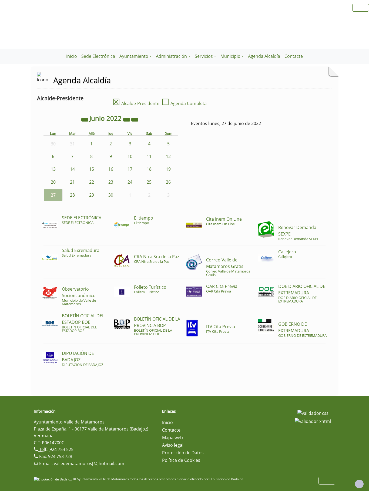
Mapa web (172, 437)
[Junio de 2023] (127, 119)
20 (53, 182)
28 (72, 195)
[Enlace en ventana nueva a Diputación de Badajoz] (53, 479)
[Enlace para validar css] (312, 413)
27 (53, 195)
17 (130, 169)
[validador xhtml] (313, 421)
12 (168, 156)
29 (91, 195)
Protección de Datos (183, 453)
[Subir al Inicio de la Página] (359, 484)
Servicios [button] (204, 56)
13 (53, 169)
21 (72, 182)
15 (91, 169)
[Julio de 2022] (134, 119)
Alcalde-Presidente (135, 103)
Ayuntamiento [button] (133, 56)
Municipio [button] (230, 56)
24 (130, 182)
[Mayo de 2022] (85, 119)
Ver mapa (43, 436)
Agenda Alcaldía (264, 56)
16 (110, 169)
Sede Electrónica (98, 56)
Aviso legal (172, 445)
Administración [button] (171, 56)
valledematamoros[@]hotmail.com (89, 463)
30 (110, 195)
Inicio (71, 56)
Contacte (293, 56)
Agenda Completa (184, 103)
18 (149, 169)
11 (149, 156)
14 (72, 169)
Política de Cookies (181, 460)
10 (130, 156)
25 (149, 182)
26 (168, 182)
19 (168, 169)
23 (110, 182)
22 (91, 182)
